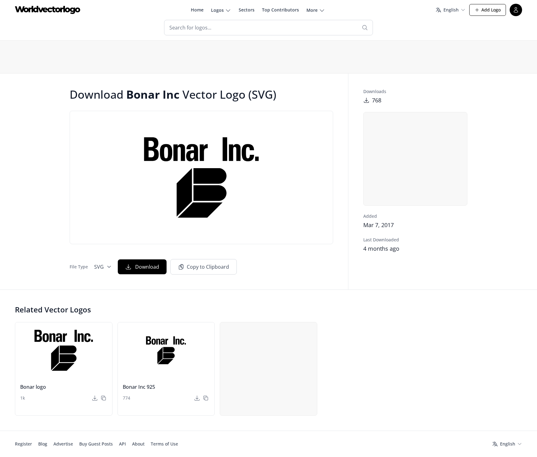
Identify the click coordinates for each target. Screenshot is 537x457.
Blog (42, 444)
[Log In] (516, 10)
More (312, 10)
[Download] (95, 398)
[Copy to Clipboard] (103, 398)
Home (197, 10)
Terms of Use (164, 444)
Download (147, 266)
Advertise (63, 444)
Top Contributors (280, 10)
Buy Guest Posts (96, 444)
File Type (79, 267)
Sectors (247, 10)
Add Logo (491, 10)
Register (23, 444)
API (122, 444)
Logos (217, 10)
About (138, 444)
